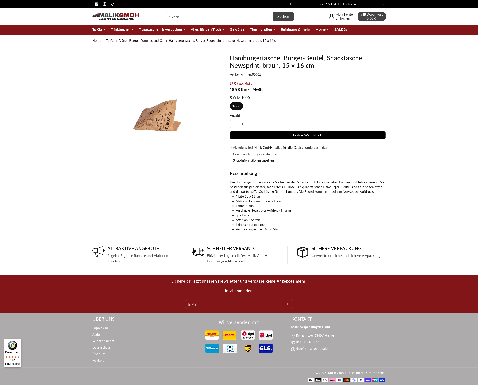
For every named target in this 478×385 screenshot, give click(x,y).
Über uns (98, 354)
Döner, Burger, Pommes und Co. (141, 41)
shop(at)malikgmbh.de (312, 348)
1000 (236, 106)
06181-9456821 (308, 342)
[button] (371, 16)
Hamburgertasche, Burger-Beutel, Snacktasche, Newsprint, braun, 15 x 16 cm (224, 41)
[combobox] (230, 16)
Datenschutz (101, 347)
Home (97, 41)
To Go (110, 41)
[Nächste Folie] (383, 4)
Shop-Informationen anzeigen (253, 160)
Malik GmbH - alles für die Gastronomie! (357, 373)
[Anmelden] (286, 304)
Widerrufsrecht (103, 341)
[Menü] (19, 341)
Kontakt (98, 360)
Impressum (100, 328)
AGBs (96, 334)
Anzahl (235, 116)
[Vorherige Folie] (290, 4)
